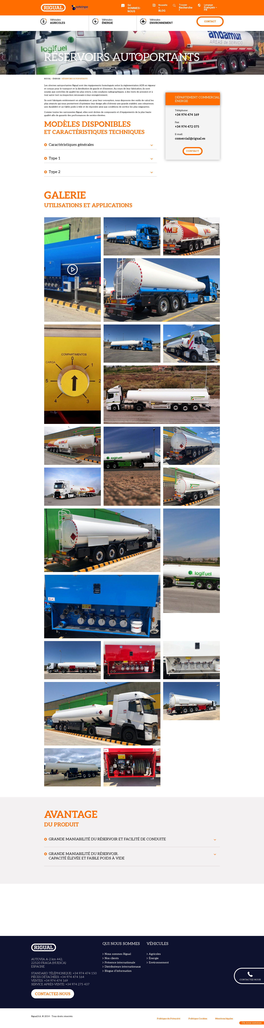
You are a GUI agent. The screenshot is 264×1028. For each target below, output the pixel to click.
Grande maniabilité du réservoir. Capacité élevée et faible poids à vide (87, 856)
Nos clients (112, 958)
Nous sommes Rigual (118, 954)
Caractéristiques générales (71, 144)
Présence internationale (120, 962)
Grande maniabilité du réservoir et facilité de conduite (107, 839)
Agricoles (155, 954)
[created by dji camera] (162, 394)
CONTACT (210, 21)
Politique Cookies (197, 1018)
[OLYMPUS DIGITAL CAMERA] (191, 236)
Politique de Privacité (168, 1018)
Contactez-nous (52, 994)
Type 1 (54, 158)
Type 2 (54, 172)
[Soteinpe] (77, 7)
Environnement (159, 962)
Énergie (56, 79)
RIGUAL (47, 79)
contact (192, 151)
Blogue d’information (118, 971)
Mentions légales (224, 1018)
